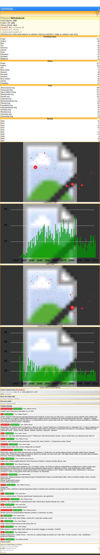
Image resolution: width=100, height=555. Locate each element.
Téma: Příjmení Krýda (26, 499)
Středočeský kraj (7, 94)
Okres (50, 61)
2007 (2, 141)
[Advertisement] (50, 3)
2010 (2, 134)
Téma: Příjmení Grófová (29, 510)
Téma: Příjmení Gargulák (30, 450)
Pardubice (4, 54)
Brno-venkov (5, 79)
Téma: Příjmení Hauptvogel (22, 464)
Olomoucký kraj (7, 90)
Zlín (2, 45)
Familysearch (6, 30)
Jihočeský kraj (6, 114)
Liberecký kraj (6, 99)
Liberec (3, 50)
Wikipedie (8, 394)
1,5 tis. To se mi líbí (7, 550)
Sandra (3, 403)
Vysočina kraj (6, 110)
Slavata (8, 403)
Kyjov (3, 52)
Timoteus (10, 399)
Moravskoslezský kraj (9, 101)
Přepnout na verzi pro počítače (9, 546)
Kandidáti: (6, 27)
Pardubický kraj (6, 105)
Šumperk (4, 56)
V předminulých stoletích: (11, 32)
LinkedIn (15, 30)
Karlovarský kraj (7, 116)
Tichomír (17, 399)
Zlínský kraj (5, 97)
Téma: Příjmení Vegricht (20, 414)
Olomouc (4, 48)
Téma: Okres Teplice (24, 444)
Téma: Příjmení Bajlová (21, 532)
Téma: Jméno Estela (19, 515)
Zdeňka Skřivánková (7, 392)
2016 (2, 121)
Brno (2, 43)
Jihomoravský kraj (7, 88)
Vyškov (3, 41)
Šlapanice (4, 59)
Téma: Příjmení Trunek (21, 439)
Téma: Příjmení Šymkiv (21, 539)
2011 (2, 132)
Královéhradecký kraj (9, 108)
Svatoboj (3, 399)
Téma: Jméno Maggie (20, 521)
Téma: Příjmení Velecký (29, 408)
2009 (2, 136)
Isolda (14, 403)
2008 (2, 139)
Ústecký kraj (5, 103)
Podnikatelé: (18, 27)
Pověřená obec (50, 37)
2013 (2, 128)
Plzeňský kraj (6, 112)
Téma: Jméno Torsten (21, 433)
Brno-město (5, 70)
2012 (2, 130)
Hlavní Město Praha (8, 92)
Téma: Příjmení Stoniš (26, 424)
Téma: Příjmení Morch (24, 474)
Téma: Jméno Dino (20, 493)
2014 (2, 125)
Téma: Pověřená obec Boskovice (24, 458)
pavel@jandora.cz (11, 548)
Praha (3, 39)
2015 (2, 123)
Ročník (50, 119)
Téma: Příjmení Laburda (23, 484)
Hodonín (4, 72)
